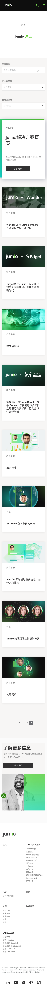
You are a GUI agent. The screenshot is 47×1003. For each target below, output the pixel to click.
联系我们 (18, 765)
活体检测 (29, 863)
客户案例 (6, 916)
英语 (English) (8, 940)
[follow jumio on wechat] (39, 982)
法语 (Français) (9, 949)
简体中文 (6, 937)
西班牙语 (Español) (10, 943)
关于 (5, 892)
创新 (28, 892)
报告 (4, 919)
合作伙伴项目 (8, 896)
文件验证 (29, 866)
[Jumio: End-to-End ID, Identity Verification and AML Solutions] (7, 6)
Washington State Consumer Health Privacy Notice (21, 972)
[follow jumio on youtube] (16, 982)
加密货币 (29, 881)
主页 (5, 844)
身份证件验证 (31, 857)
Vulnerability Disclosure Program (31, 970)
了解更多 (18, 168)
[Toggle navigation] (44, 5)
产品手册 (6, 910)
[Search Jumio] (37, 5)
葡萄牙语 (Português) (12, 946)
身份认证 (29, 869)
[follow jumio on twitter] (23, 982)
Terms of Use (13, 970)
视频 (4, 922)
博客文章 (6, 913)
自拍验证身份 (31, 860)
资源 (5, 906)
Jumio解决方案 (33, 844)
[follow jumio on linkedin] (8, 982)
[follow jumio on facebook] (31, 982)
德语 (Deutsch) (9, 952)
